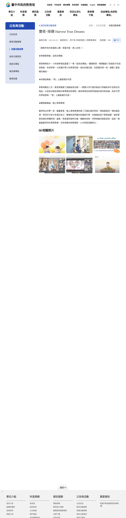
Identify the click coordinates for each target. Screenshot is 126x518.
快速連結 (84, 5)
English (92, 5)
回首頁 (49, 5)
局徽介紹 (9, 514)
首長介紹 (9, 503)
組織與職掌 (10, 507)
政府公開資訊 (15, 56)
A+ (118, 5)
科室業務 (23, 13)
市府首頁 (57, 5)
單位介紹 (11, 13)
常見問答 (75, 5)
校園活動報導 (17, 49)
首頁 (91, 25)
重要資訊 (60, 13)
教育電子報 (90, 13)
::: (3, 24)
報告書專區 (14, 71)
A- (110, 5)
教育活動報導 (15, 42)
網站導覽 (66, 5)
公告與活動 (48, 13)
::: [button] (2, 491)
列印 (117, 40)
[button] (63, 487)
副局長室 (33, 507)
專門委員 (33, 514)
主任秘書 (33, 510)
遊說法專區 (14, 64)
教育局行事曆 (58, 507)
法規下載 (56, 514)
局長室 (32, 503)
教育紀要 (13, 79)
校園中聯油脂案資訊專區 (109, 503)
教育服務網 (101, 5)
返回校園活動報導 (48, 25)
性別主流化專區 (75, 13)
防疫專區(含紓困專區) (109, 13)
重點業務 (56, 503)
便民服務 (35, 13)
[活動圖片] (52, 144)
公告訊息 (13, 34)
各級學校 (9, 510)
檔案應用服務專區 (60, 510)
